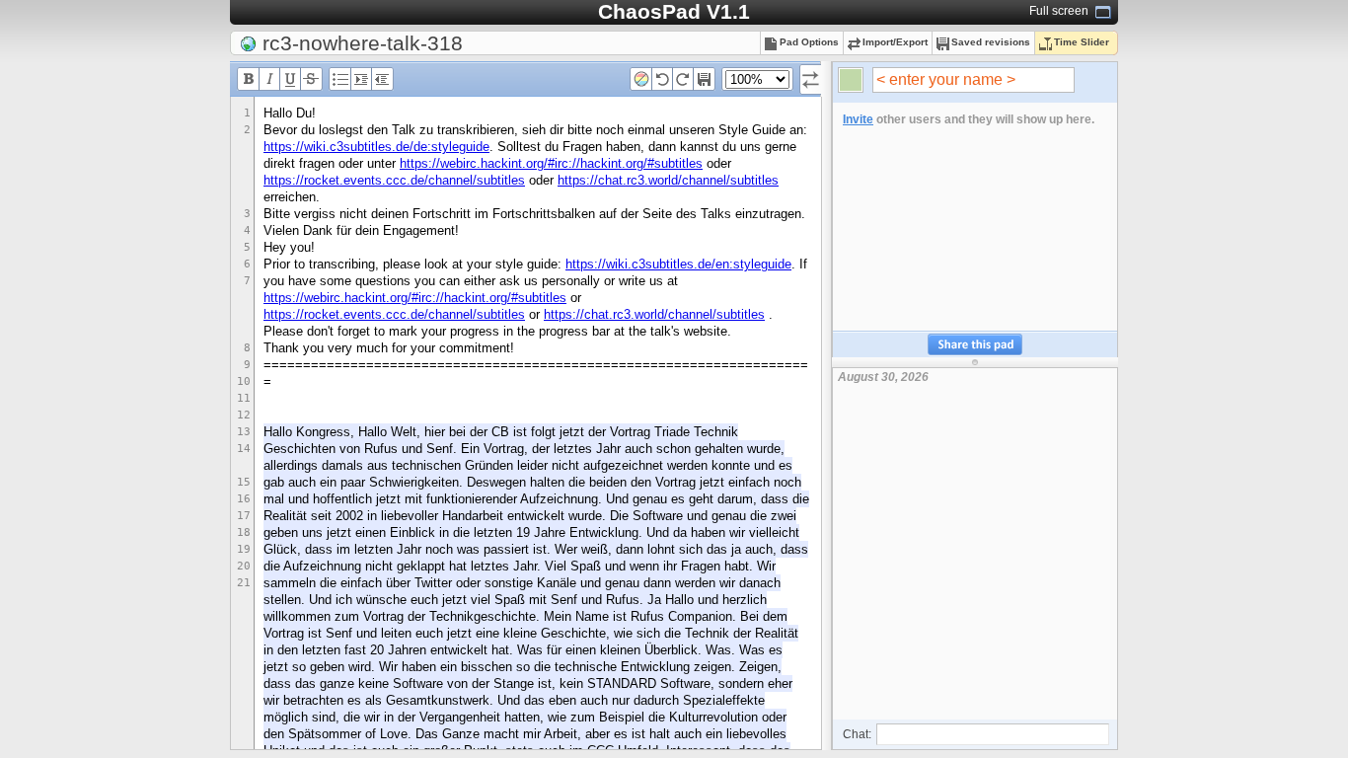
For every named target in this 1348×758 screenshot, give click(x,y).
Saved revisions (990, 42)
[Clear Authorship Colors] (641, 83)
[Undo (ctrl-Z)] (662, 83)
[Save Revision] (703, 83)
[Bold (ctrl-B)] (249, 83)
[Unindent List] (382, 83)
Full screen (1058, 11)
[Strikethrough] (311, 83)
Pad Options (809, 42)
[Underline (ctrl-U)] (290, 83)
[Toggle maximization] (1103, 12)
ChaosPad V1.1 (674, 11)
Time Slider (1081, 42)
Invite (858, 119)
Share (975, 345)
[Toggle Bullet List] (340, 83)
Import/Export (895, 42)
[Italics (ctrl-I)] (269, 83)
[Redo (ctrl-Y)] (683, 83)
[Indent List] (361, 83)
